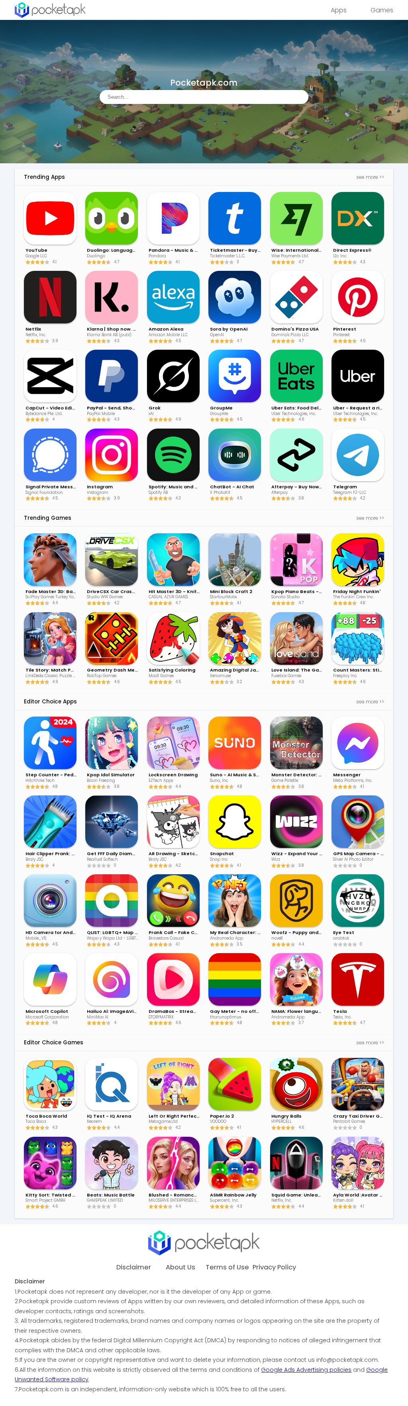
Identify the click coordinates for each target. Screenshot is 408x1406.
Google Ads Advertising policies (306, 1370)
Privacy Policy (274, 1267)
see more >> (370, 177)
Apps (339, 10)
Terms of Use (227, 1267)
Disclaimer (133, 1267)
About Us (180, 1267)
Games (382, 10)
